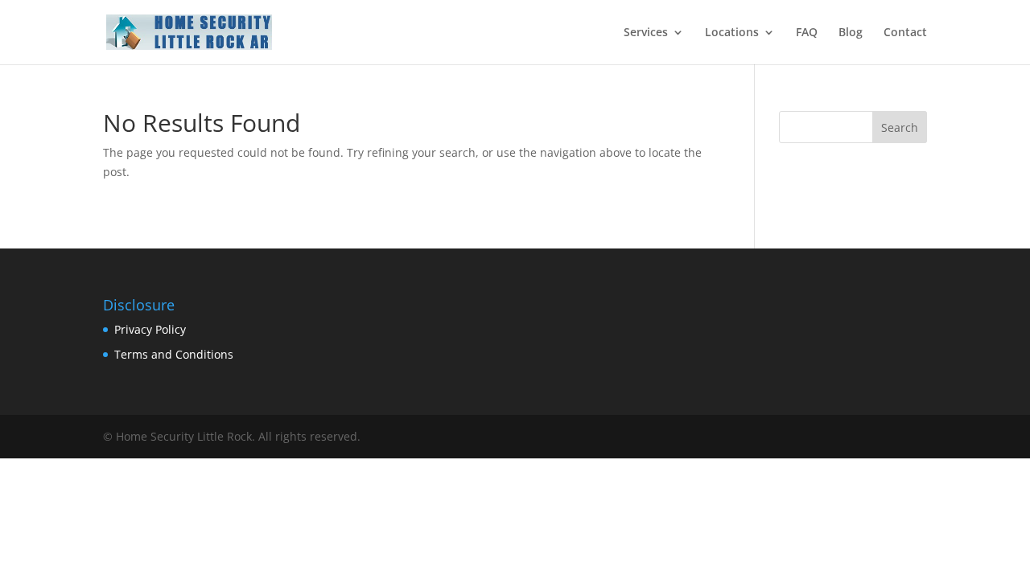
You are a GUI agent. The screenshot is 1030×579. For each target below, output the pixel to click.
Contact (905, 33)
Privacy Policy (150, 329)
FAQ (807, 33)
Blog (850, 33)
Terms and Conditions (173, 354)
